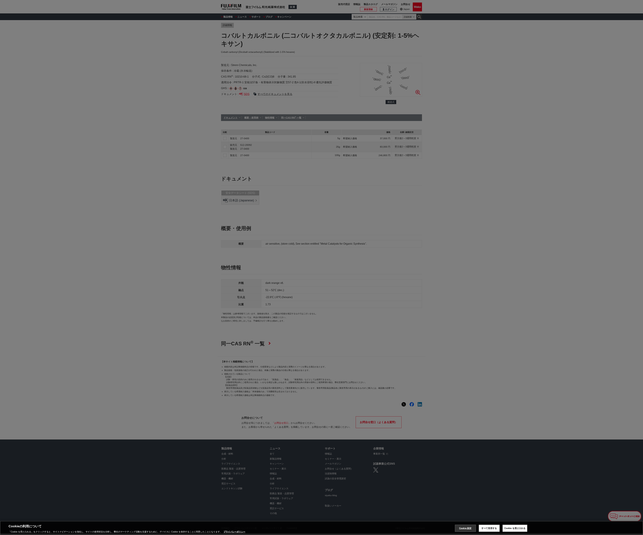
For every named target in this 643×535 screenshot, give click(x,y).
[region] (321, 528)
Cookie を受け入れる (515, 528)
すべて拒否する (489, 528)
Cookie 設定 (465, 528)
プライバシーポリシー (234, 531)
